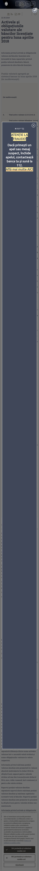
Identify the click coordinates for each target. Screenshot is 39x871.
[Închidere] (33, 125)
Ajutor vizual (34, 10)
